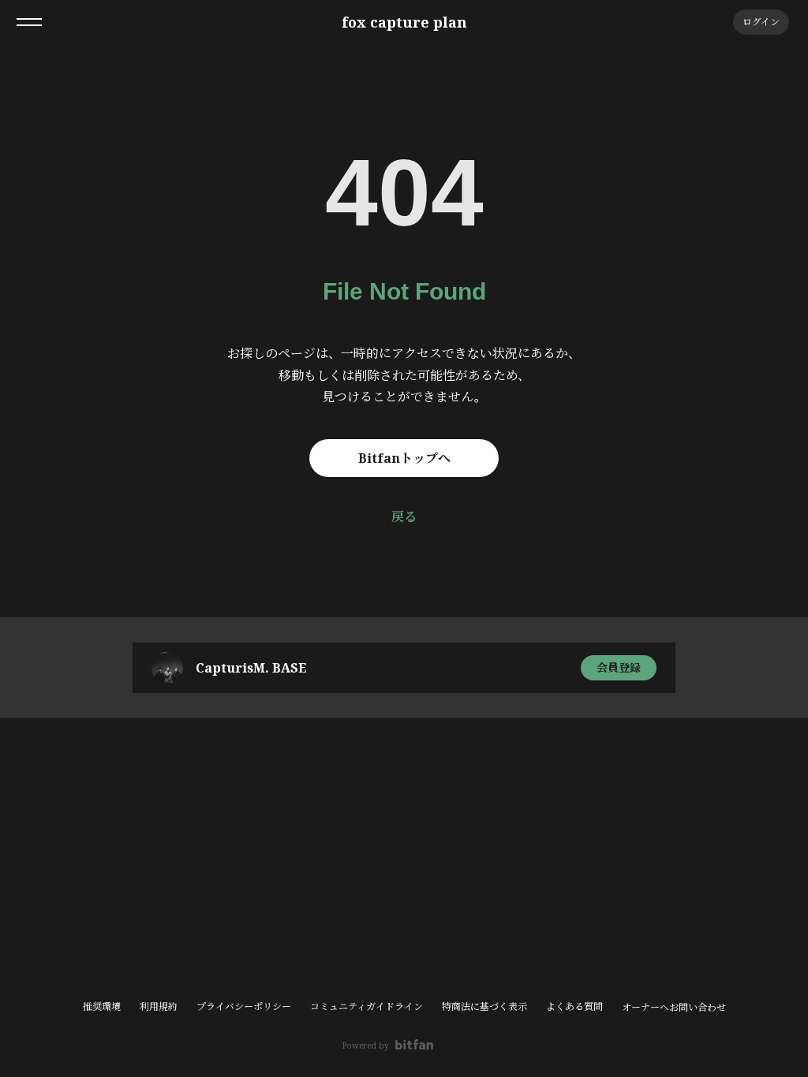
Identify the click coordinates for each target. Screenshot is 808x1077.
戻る (404, 516)
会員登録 (619, 667)
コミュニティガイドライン (366, 1006)
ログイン (761, 21)
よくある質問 (574, 1006)
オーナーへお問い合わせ (674, 1007)
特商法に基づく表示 (484, 1006)
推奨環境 (102, 1006)
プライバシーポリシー (243, 1006)
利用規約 (159, 1006)
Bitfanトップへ (404, 458)
